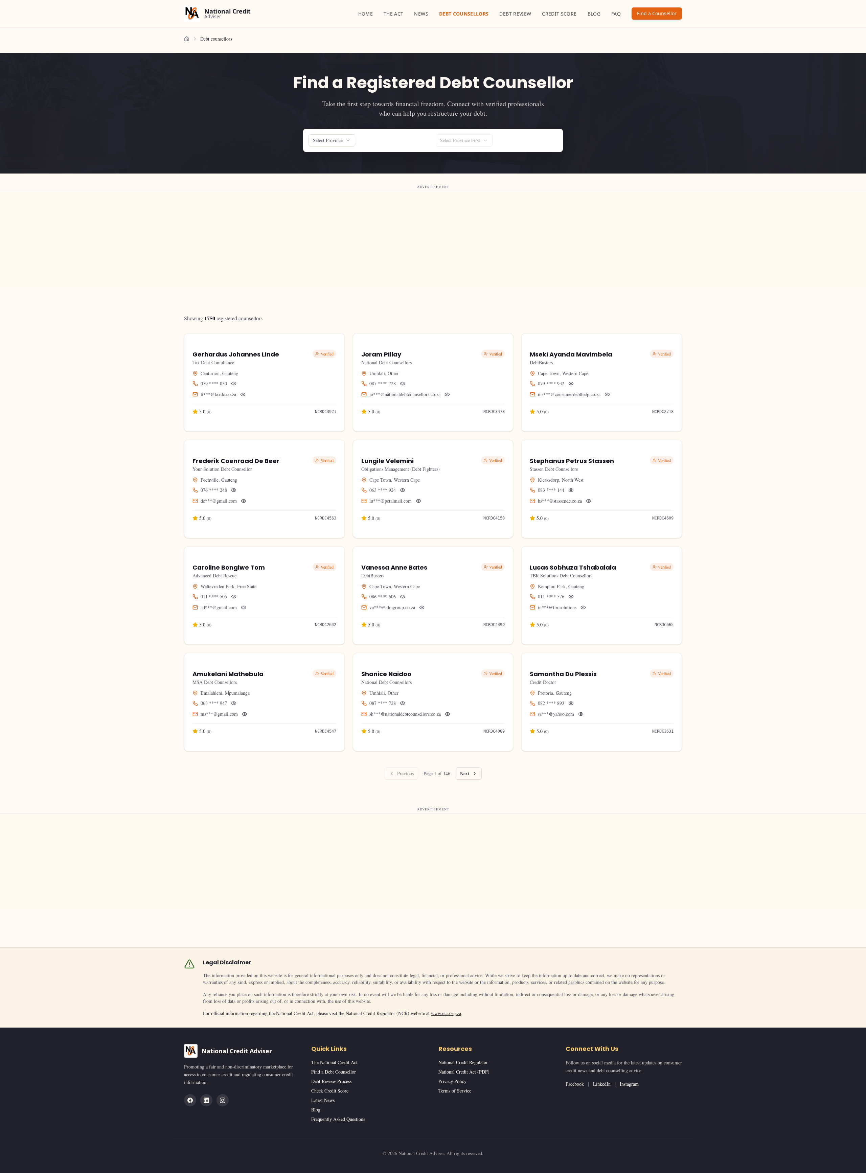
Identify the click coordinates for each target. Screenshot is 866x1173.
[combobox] (332, 140)
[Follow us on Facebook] (190, 1100)
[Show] (234, 384)
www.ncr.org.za (446, 1013)
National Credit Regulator (463, 1062)
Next (464, 773)
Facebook (575, 1084)
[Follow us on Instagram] (222, 1100)
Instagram (629, 1084)
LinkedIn (602, 1084)
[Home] (186, 39)
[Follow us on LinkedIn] (206, 1100)
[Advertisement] (203, 239)
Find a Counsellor (657, 13)
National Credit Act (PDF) (463, 1071)
